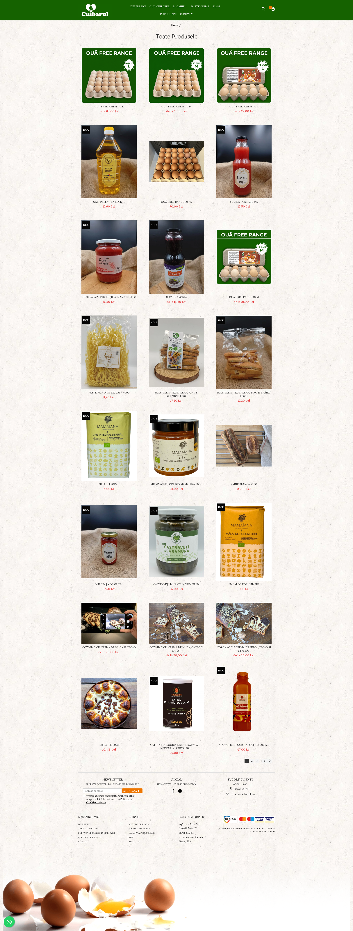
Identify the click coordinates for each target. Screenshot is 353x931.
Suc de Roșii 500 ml (244, 201)
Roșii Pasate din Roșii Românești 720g (109, 297)
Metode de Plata (139, 824)
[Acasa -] (95, 10)
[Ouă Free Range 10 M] (244, 256)
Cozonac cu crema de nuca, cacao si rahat (176, 649)
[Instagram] (180, 791)
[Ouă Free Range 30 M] (176, 75)
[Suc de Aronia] (176, 256)
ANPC (131, 837)
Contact (83, 841)
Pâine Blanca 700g (244, 484)
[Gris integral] (109, 446)
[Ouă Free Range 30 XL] (176, 161)
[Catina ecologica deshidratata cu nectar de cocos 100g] (176, 703)
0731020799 (242, 789)
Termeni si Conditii (89, 828)
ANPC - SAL (134, 841)
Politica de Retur (139, 828)
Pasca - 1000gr (109, 744)
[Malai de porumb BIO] (244, 542)
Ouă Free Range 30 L (109, 106)
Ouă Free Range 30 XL (176, 201)
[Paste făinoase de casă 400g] (109, 352)
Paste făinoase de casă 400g (109, 392)
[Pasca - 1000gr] (109, 703)
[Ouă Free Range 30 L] (109, 75)
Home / (176, 25)
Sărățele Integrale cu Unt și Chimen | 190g (176, 394)
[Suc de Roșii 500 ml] (244, 161)
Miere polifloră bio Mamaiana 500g (176, 484)
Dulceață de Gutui (109, 584)
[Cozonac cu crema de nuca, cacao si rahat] (176, 623)
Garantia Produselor (142, 833)
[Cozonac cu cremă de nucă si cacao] (109, 623)
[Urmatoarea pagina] (269, 761)
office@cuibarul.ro (242, 794)
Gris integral (109, 484)
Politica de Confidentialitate (96, 833)
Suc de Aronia (176, 297)
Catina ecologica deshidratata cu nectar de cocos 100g (176, 746)
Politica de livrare (89, 837)
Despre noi (84, 824)
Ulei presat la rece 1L (109, 201)
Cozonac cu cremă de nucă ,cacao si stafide (244, 649)
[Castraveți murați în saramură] (176, 541)
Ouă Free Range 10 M (244, 297)
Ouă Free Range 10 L (243, 106)
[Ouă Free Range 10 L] (244, 75)
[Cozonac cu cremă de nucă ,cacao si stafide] (244, 623)
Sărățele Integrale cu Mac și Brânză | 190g (244, 394)
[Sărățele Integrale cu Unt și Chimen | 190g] (176, 352)
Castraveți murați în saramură (176, 584)
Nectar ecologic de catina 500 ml (244, 744)
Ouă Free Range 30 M (176, 106)
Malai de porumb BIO (244, 584)
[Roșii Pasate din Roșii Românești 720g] (109, 256)
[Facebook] (173, 791)
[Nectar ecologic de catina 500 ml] (244, 703)
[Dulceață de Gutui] (109, 541)
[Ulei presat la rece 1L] (109, 161)
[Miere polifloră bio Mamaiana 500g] (176, 445)
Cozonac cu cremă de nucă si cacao (109, 647)
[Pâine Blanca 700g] (244, 446)
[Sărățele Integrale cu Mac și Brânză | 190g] (244, 352)
